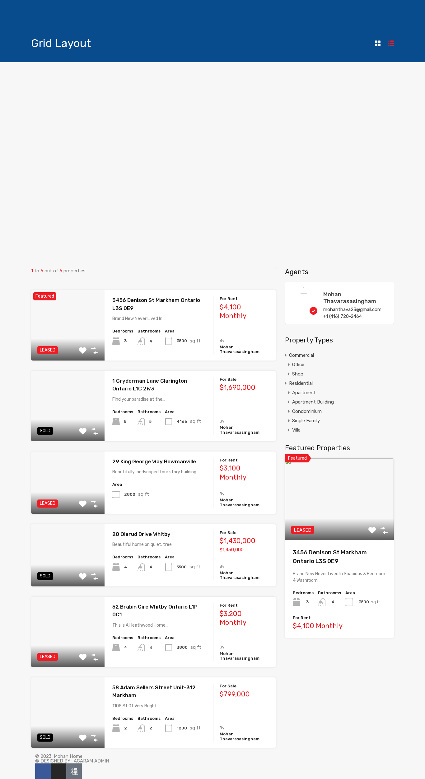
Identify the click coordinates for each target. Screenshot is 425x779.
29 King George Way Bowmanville (154, 461)
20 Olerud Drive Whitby (141, 534)
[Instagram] (58, 771)
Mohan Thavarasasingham (349, 298)
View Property (67, 346)
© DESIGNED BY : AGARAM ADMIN (72, 761)
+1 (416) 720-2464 (342, 316)
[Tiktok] (74, 771)
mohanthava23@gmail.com (352, 309)
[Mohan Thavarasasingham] (303, 752)
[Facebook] (43, 771)
